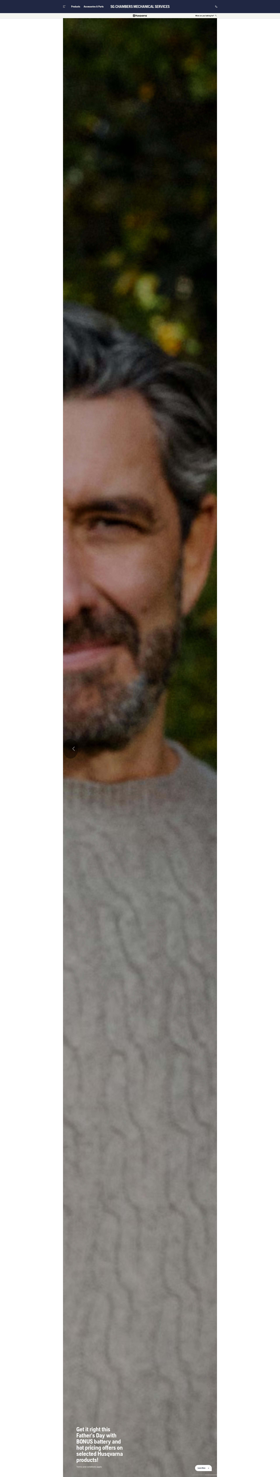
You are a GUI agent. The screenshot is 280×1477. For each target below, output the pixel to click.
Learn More (201, 1468)
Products (75, 6)
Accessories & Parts (94, 6)
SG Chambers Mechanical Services (140, 6)
